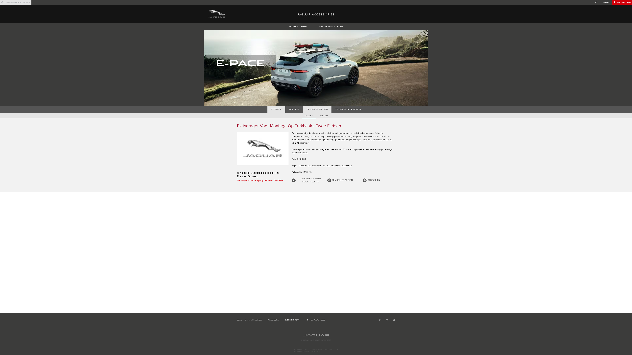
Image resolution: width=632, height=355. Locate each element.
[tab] (276, 109)
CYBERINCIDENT (292, 320)
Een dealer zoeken (331, 27)
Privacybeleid (274, 320)
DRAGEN (308, 115)
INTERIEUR (294, 109)
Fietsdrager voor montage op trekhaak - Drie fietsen (260, 180)
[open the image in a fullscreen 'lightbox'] (263, 148)
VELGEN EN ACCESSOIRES (348, 109)
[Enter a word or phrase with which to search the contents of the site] (603, 2)
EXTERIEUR (276, 109)
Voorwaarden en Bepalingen (250, 320)
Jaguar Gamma (298, 27)
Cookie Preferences (316, 320)
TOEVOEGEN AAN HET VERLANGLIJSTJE (310, 180)
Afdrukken (374, 180)
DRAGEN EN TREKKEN (317, 109)
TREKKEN (323, 115)
